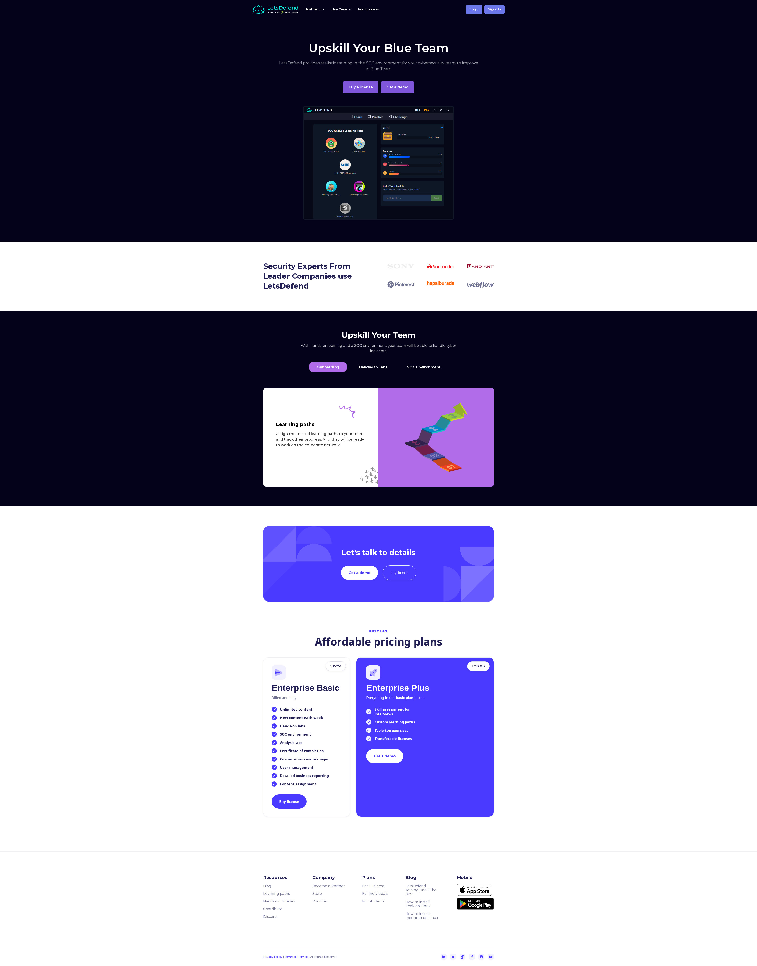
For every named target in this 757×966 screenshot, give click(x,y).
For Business (368, 9)
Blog (267, 886)
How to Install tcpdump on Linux (422, 916)
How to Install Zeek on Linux (418, 904)
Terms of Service (296, 957)
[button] (315, 9)
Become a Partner (328, 886)
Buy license (399, 573)
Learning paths (276, 893)
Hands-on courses (279, 901)
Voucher (319, 901)
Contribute (272, 909)
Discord (270, 917)
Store (317, 893)
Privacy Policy (272, 957)
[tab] (328, 367)
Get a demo (359, 573)
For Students (373, 901)
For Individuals (375, 893)
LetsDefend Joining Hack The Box (421, 890)
